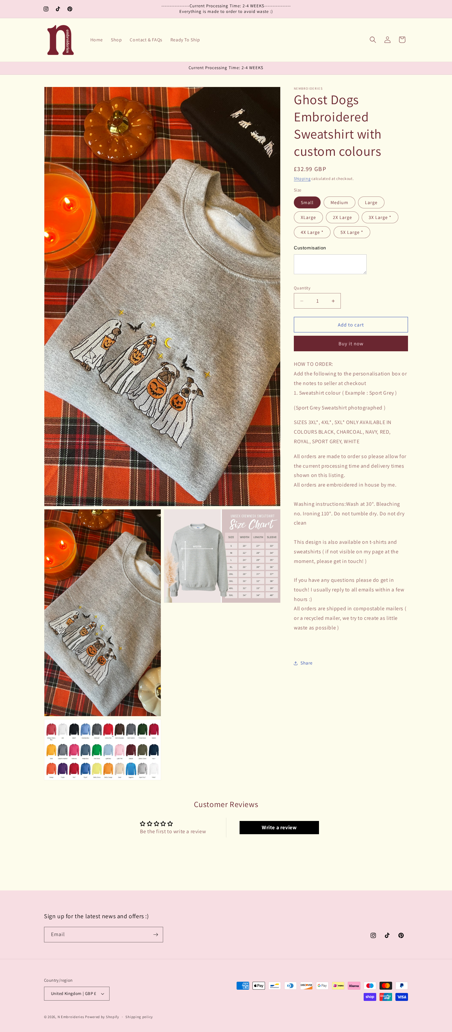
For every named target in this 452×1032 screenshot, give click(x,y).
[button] (373, 39)
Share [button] (306, 663)
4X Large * (312, 232)
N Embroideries (71, 1016)
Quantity (302, 288)
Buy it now (351, 343)
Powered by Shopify (102, 1016)
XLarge (308, 217)
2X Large (342, 217)
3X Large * (380, 217)
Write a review (279, 827)
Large (371, 202)
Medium (339, 202)
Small (307, 202)
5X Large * (351, 232)
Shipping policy (139, 1016)
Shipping (302, 178)
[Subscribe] (155, 934)
